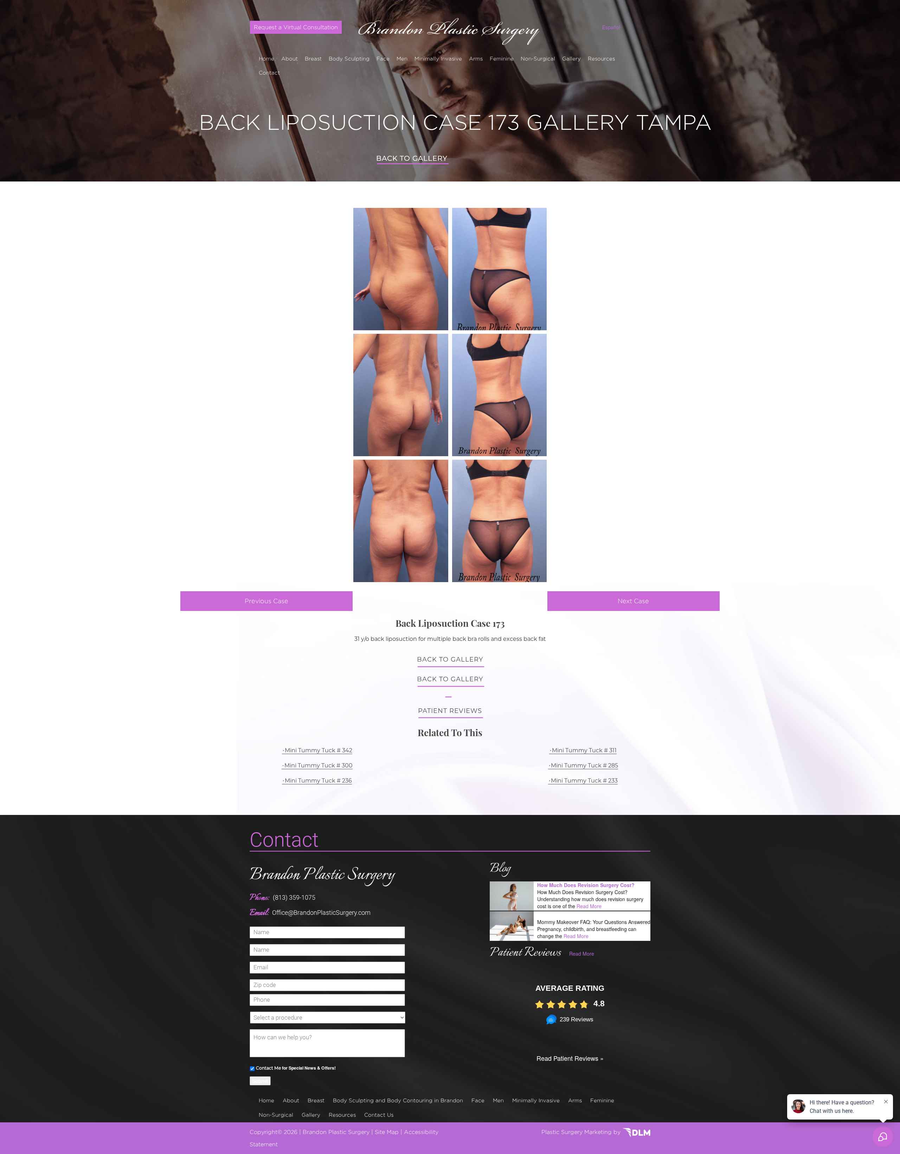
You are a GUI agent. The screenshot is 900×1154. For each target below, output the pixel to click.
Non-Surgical (538, 58)
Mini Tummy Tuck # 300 (318, 765)
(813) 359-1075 (294, 897)
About (289, 58)
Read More (589, 906)
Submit (260, 1080)
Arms (476, 58)
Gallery (571, 58)
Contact (269, 72)
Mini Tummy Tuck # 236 (318, 780)
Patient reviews (450, 711)
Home (266, 58)
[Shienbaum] (450, 28)
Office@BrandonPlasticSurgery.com (321, 912)
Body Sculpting (349, 58)
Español (611, 27)
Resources (601, 58)
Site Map (387, 1132)
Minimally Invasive (438, 58)
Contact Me (268, 1068)
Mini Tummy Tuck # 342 (318, 750)
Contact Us (378, 1114)
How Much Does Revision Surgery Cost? (586, 884)
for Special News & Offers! (296, 1068)
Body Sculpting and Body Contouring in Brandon (398, 1100)
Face (383, 58)
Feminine (502, 58)
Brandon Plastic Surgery (322, 875)
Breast (313, 58)
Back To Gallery (412, 158)
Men (402, 58)
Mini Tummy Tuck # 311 (584, 750)
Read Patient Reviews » (570, 1058)
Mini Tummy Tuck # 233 (584, 780)
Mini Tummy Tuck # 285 (584, 765)
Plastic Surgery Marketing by (581, 1132)
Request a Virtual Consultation (296, 27)
